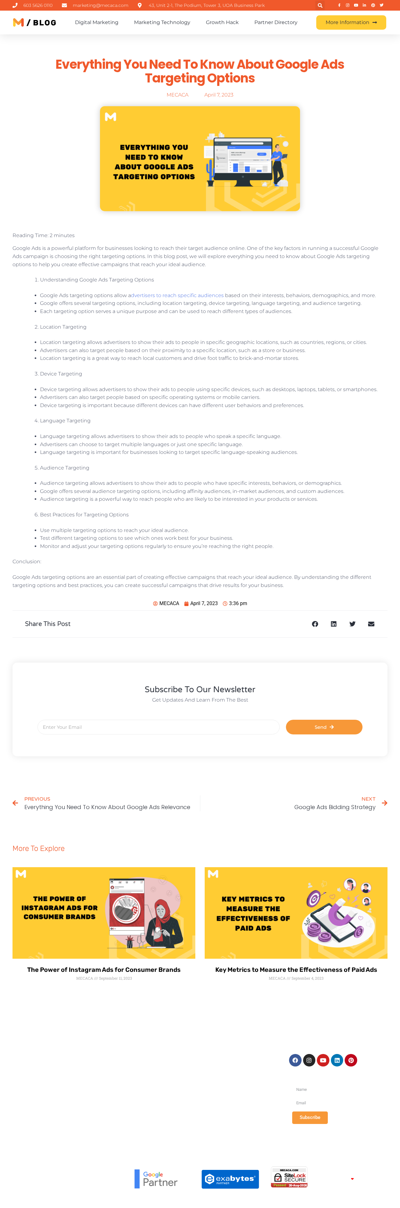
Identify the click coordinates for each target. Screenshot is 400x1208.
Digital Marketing (96, 22)
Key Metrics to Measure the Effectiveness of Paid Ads (296, 969)
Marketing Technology (162, 22)
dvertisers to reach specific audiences (177, 295)
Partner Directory (276, 22)
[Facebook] (295, 1060)
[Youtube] (323, 1060)
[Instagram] (309, 1060)
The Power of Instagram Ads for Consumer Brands (104, 969)
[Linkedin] (337, 1060)
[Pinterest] (351, 1060)
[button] (320, 5)
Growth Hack (222, 22)
